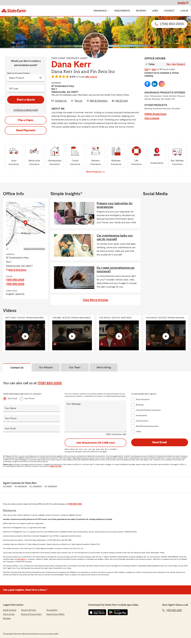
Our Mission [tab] (46, 367)
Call (146, 69)
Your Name (10, 408)
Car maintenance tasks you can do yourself (115, 237)
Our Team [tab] (74, 367)
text (154, 69)
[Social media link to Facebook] (147, 84)
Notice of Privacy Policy (31, 614)
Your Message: (73, 404)
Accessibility (52, 610)
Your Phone (29, 399)
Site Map (7, 618)
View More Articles (95, 299)
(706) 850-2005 (15, 279)
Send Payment (25, 130)
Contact (169, 11)
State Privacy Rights (55, 614)
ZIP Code (13, 88)
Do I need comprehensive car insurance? (116, 269)
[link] (14, 11)
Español (182, 2)
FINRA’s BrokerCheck (155, 114)
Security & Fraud (28, 610)
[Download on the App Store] (97, 612)
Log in (184, 11)
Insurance (100, 11)
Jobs (155, 11)
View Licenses (151, 118)
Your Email (12, 399)
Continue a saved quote (26, 110)
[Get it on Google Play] (118, 612)
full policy (21, 559)
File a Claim (25, 120)
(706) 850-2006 (15, 283)
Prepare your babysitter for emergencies (115, 205)
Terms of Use (8, 614)
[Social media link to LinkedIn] (155, 84)
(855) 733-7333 (55, 466)
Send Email (159, 442)
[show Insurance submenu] (108, 10)
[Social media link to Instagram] (162, 84)
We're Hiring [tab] (104, 367)
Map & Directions (17, 270)
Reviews (141, 11)
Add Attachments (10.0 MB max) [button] (95, 442)
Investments (122, 11)
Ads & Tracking (9, 610)
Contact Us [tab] (16, 367)
